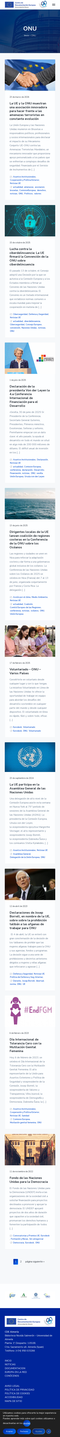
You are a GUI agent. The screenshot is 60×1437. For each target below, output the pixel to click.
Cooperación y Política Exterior (24, 180)
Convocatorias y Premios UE (26, 1235)
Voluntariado (29, 727)
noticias (13, 193)
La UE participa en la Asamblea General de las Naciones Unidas (28, 788)
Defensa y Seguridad (38, 314)
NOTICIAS (10, 1364)
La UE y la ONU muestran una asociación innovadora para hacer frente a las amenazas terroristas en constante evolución (28, 111)
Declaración (42, 459)
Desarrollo (39, 470)
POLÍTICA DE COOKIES (17, 1393)
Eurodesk (17, 727)
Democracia (18, 1242)
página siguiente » (34, 1262)
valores (37, 193)
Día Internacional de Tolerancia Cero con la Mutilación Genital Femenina (25, 1045)
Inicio (26, 35)
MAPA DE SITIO (13, 1401)
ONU (21, 193)
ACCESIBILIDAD (14, 1397)
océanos (35, 610)
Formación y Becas (19, 1239)
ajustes (26, 1423)
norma (13, 984)
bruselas (14, 190)
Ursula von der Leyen (34, 476)
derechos (41, 190)
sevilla (40, 473)
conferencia (15, 470)
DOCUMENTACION (15, 1368)
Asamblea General (22, 854)
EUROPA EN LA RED (16, 1372)
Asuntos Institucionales (24, 176)
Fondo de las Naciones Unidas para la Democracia (29, 1180)
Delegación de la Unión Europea (25, 857)
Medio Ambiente (40, 597)
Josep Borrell (28, 980)
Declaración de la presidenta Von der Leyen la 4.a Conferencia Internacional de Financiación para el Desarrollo (30, 396)
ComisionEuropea (27, 190)
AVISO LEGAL (12, 1386)
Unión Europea (16, 476)
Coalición (28, 604)
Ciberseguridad (20, 314)
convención (15, 327)
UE (24, 984)
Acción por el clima (21, 597)
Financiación (15, 473)
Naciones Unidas (29, 327)
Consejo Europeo (34, 324)
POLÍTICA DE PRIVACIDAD (19, 1389)
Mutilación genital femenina (23, 1122)
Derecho (17, 980)
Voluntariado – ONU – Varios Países (25, 671)
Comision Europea (32, 466)
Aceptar (9, 1431)
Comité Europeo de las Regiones (25, 607)
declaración (27, 470)
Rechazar (24, 1431)
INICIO (8, 1360)
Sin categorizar (36, 1239)
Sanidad (25, 1115)
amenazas (29, 187)
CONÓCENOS (12, 1375)
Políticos (28, 193)
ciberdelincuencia (32, 321)
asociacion (39, 187)
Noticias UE (15, 183)
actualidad (18, 187)
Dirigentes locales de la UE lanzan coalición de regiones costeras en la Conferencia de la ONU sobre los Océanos (30, 539)
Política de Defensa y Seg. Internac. (26, 977)
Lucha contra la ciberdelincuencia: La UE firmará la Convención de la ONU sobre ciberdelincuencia (29, 257)
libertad (40, 980)
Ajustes (38, 1431)
